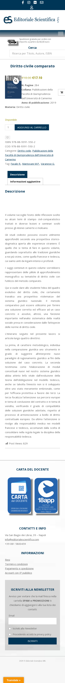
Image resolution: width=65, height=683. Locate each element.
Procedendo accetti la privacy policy (31, 634)
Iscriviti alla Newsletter (24, 628)
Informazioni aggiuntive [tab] (25, 181)
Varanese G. (48, 163)
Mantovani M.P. (31, 163)
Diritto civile (24, 150)
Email (11, 615)
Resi (7, 559)
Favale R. (16, 163)
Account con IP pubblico (18, 572)
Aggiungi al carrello (31, 127)
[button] (16, 81)
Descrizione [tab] (17, 174)
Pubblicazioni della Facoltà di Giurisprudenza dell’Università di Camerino (29, 155)
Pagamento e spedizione (19, 568)
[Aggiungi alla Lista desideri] (7, 137)
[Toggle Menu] (60, 33)
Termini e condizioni (16, 564)
